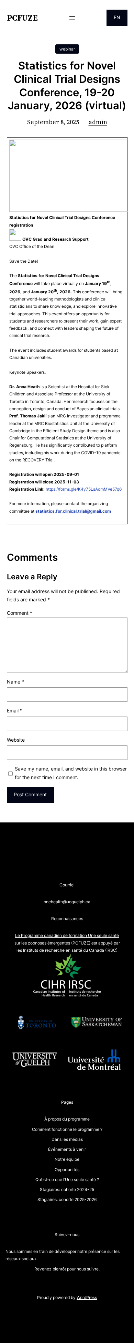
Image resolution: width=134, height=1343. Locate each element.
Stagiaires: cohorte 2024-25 (67, 1189)
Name (15, 682)
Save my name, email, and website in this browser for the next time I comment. (71, 773)
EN (117, 17)
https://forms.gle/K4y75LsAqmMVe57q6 (84, 489)
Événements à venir (67, 1149)
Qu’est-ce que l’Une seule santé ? (67, 1179)
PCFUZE (22, 17)
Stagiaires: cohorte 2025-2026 (67, 1199)
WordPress (87, 1297)
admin (98, 122)
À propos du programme (67, 1119)
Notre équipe (67, 1159)
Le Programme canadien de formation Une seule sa (64, 935)
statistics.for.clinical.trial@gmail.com (73, 511)
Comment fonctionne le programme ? (67, 1129)
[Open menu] (72, 18)
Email (14, 710)
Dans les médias (67, 1139)
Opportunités (67, 1169)
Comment (19, 613)
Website (16, 740)
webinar (67, 49)
